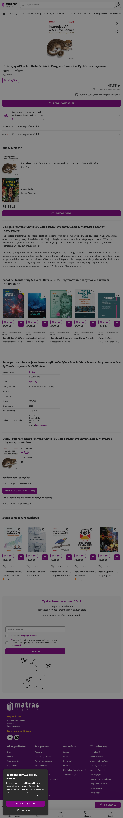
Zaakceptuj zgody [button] (25, 803)
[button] (25, 810)
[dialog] (25, 792)
